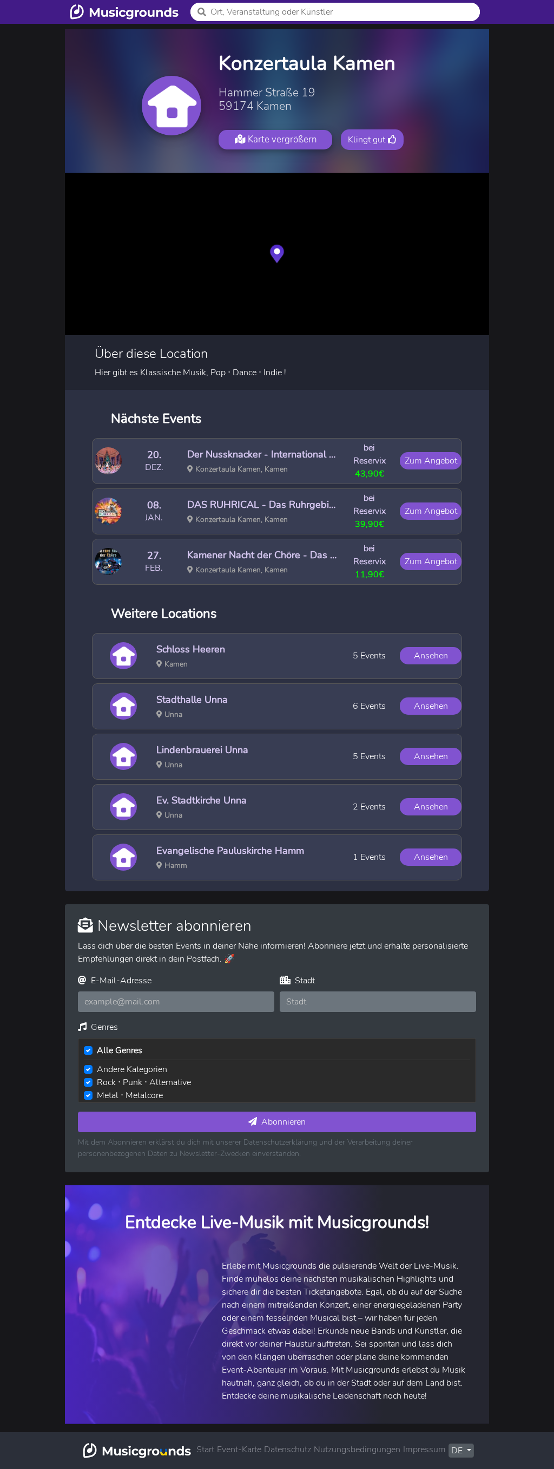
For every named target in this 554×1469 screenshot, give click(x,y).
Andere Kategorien (132, 1069)
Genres (103, 1027)
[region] (277, 254)
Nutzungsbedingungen (357, 1449)
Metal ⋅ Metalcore (130, 1095)
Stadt (304, 981)
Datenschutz (287, 1449)
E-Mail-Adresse (120, 981)
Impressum (424, 1449)
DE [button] (458, 1451)
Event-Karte (239, 1449)
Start (205, 1449)
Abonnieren (282, 1122)
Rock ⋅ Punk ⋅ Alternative (144, 1082)
